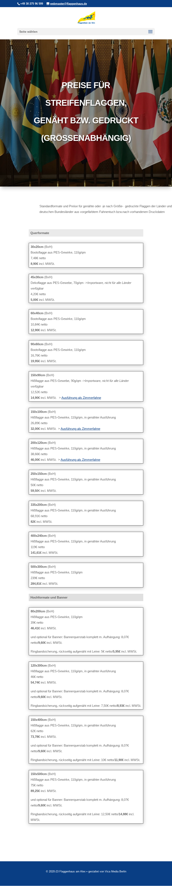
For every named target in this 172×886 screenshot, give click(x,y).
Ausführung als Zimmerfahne (81, 397)
